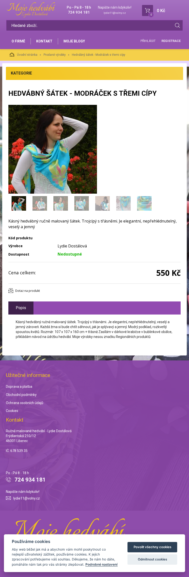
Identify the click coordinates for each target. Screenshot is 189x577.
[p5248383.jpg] (52, 149)
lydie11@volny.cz (115, 13)
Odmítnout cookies (152, 559)
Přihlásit (148, 41)
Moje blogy (74, 41)
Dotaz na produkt (27, 291)
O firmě (18, 41)
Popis (21, 307)
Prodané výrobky (55, 54)
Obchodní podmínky (21, 395)
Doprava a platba (19, 387)
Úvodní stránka (27, 54)
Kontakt (44, 41)
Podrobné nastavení (101, 564)
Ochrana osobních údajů (24, 403)
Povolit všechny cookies (152, 547)
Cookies (12, 411)
